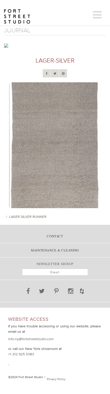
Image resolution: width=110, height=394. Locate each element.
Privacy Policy (56, 379)
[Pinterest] (63, 73)
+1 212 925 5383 (21, 354)
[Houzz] (87, 290)
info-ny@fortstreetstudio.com (30, 339)
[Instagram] (71, 292)
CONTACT (55, 236)
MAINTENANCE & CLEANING (55, 250)
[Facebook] (47, 73)
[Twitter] (54, 73)
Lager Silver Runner (27, 217)
